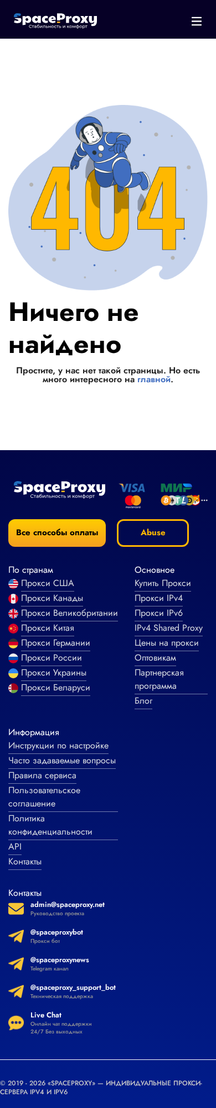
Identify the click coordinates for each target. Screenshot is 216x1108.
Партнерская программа (159, 679)
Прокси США (47, 583)
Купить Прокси (163, 583)
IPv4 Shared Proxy (169, 627)
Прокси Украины (53, 672)
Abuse (153, 532)
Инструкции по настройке (58, 745)
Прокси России (51, 657)
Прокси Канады (52, 598)
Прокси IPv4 (159, 598)
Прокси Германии (55, 642)
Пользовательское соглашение (44, 797)
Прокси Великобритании (69, 612)
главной (154, 379)
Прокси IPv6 (159, 612)
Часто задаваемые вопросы (62, 760)
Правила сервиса (42, 775)
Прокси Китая (47, 627)
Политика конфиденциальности (50, 825)
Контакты (25, 861)
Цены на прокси (167, 642)
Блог (143, 700)
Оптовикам (155, 657)
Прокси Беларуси (55, 687)
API (15, 846)
